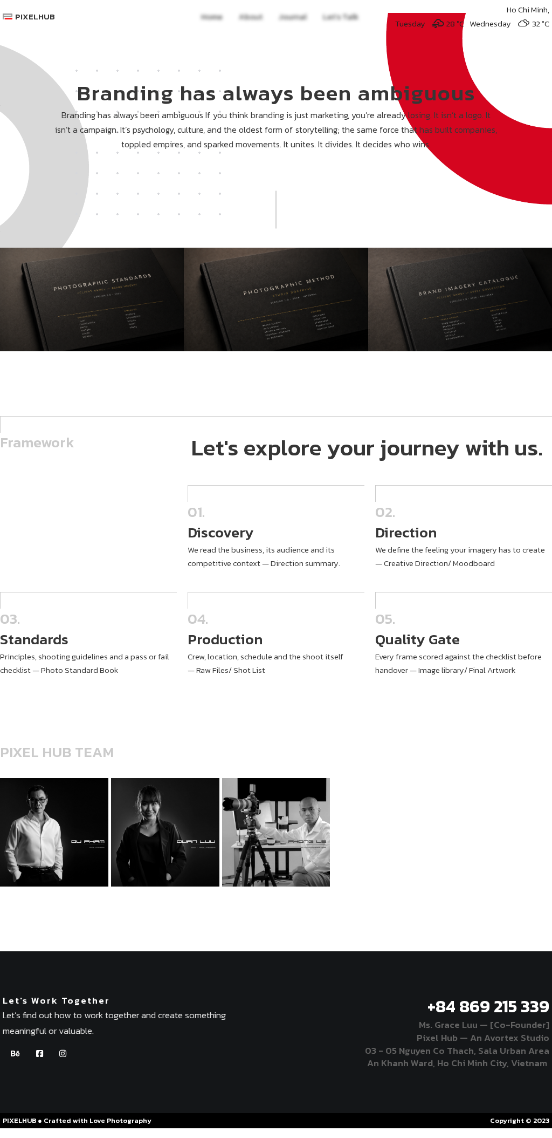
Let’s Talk (340, 16)
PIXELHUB (35, 16)
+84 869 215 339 (488, 1006)
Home (212, 16)
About (251, 16)
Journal (293, 16)
